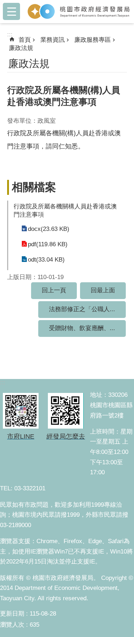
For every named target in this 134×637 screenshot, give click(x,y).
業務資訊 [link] (52, 39)
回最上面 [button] (103, 290)
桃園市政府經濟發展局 (78, 11)
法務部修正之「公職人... (82, 309)
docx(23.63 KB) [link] (48, 229)
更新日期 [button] (12, 613)
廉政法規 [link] (21, 48)
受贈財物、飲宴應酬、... (82, 328)
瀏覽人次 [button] (12, 624)
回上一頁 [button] (54, 290)
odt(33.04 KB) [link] (46, 259)
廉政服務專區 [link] (92, 39)
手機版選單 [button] (11, 11)
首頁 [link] (25, 39)
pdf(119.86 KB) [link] (48, 244)
